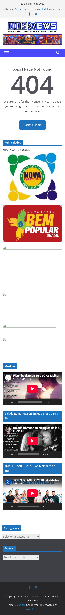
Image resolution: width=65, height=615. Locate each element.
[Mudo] (52, 402)
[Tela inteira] (58, 402)
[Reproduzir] (7, 402)
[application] (32, 388)
